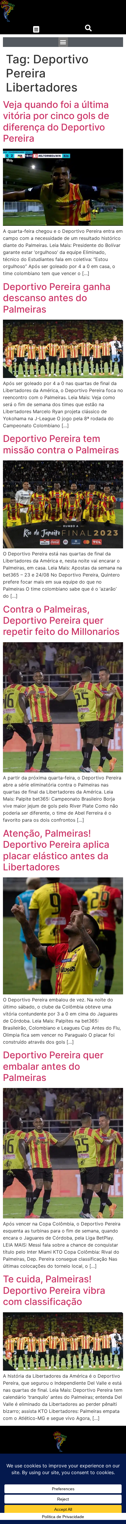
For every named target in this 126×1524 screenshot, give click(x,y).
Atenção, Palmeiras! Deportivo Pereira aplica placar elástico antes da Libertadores (56, 850)
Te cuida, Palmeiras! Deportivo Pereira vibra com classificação (54, 1290)
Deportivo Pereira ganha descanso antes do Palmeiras (56, 298)
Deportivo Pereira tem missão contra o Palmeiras (61, 444)
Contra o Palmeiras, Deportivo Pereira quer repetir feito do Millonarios (61, 621)
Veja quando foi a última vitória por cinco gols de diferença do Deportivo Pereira (56, 121)
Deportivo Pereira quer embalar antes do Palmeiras (53, 1066)
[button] (36, 29)
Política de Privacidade (63, 1516)
